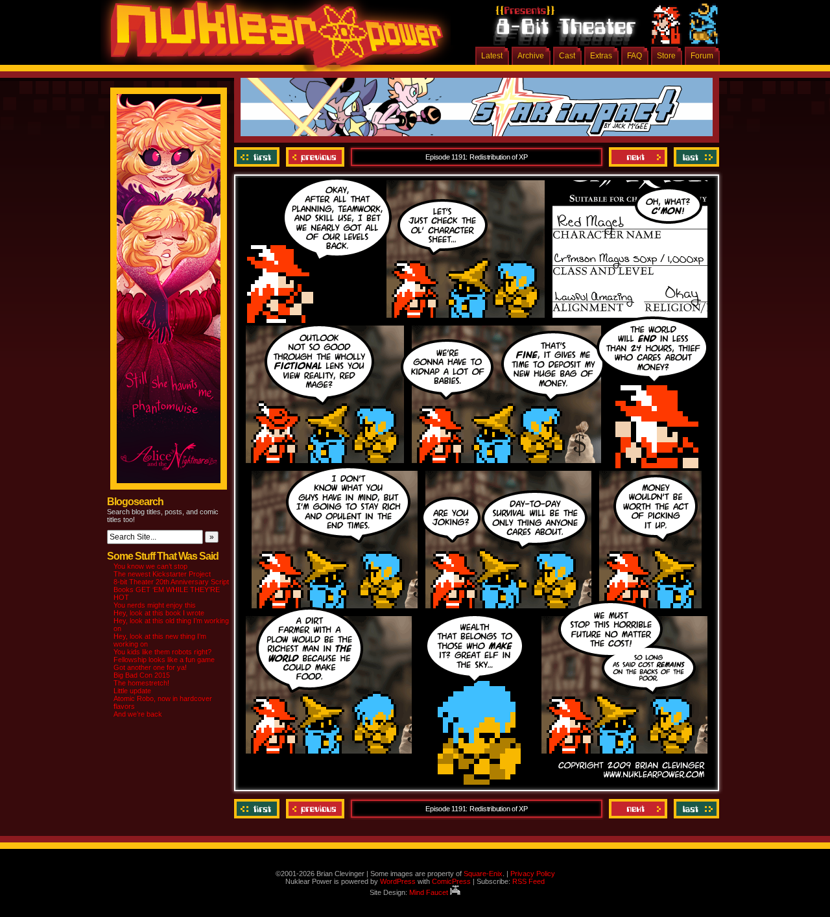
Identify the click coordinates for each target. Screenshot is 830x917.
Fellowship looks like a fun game (164, 659)
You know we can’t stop (150, 566)
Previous (315, 157)
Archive (530, 55)
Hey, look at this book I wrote (158, 613)
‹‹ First (258, 157)
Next (638, 157)
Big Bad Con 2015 (141, 675)
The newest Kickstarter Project (162, 574)
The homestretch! (141, 683)
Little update (132, 691)
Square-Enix (483, 873)
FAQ (634, 55)
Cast (567, 55)
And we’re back (137, 714)
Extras (601, 55)
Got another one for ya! (150, 667)
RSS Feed (528, 881)
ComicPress (451, 881)
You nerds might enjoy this (154, 605)
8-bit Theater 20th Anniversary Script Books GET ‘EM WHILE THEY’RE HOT (171, 589)
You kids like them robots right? (162, 652)
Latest (492, 55)
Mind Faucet (429, 892)
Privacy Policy (532, 873)
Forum (702, 55)
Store (666, 55)
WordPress (398, 881)
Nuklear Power (272, 39)
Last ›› (694, 157)
